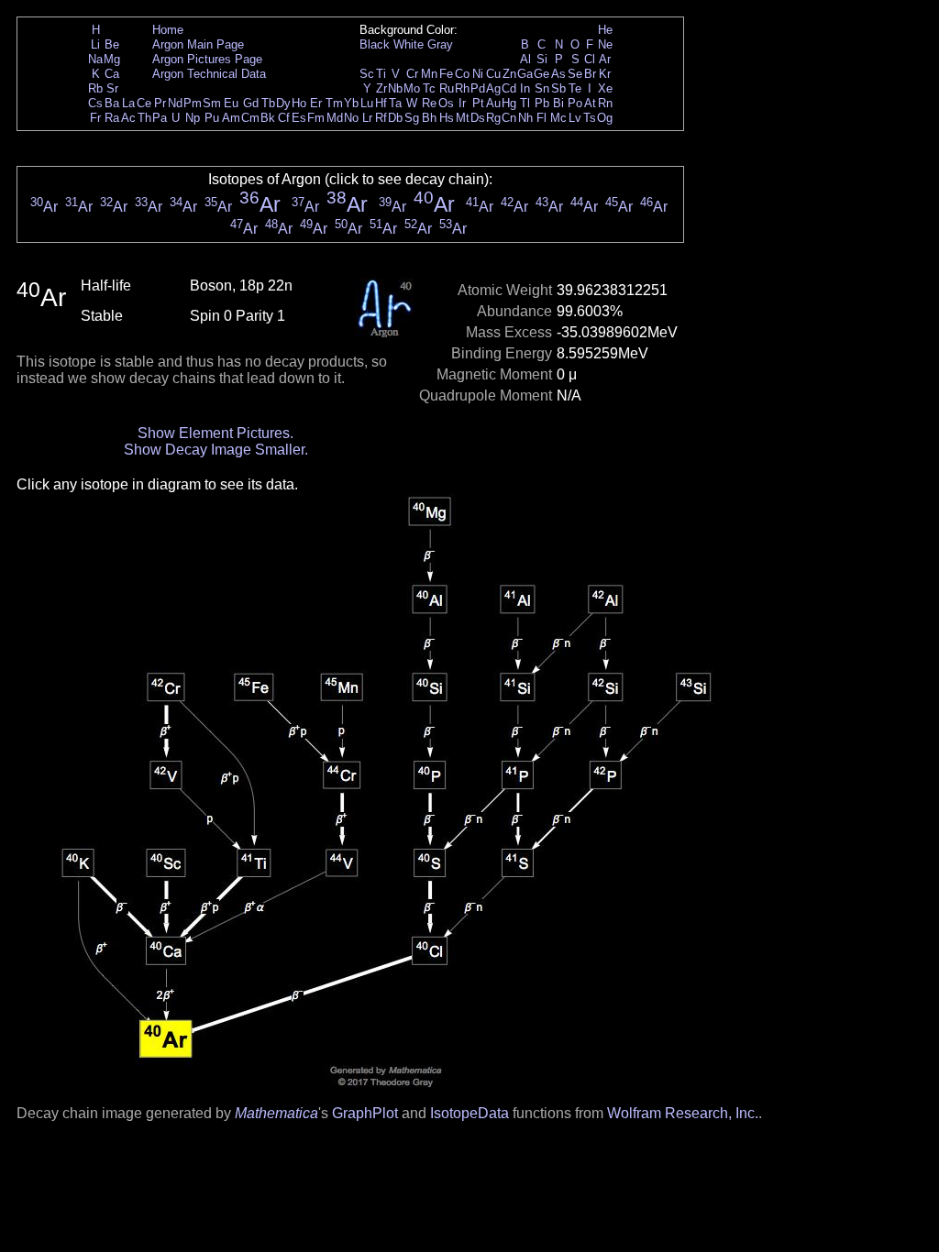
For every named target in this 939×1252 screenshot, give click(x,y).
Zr (381, 88)
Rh (462, 88)
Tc (429, 88)
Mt (463, 118)
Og (605, 118)
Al (525, 59)
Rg (493, 118)
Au (493, 103)
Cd (509, 88)
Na (95, 59)
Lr (367, 118)
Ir (462, 103)
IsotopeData (469, 1113)
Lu (366, 103)
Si (541, 59)
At (590, 103)
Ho (299, 103)
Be (112, 44)
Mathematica (276, 1113)
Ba (112, 103)
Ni (477, 74)
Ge (541, 74)
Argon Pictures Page (207, 59)
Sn (542, 88)
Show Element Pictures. (215, 433)
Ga (525, 74)
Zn (509, 74)
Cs (95, 103)
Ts (589, 118)
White (408, 44)
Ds (477, 118)
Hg (509, 103)
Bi (558, 103)
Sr (112, 88)
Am (231, 118)
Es (299, 118)
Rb (95, 88)
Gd (251, 103)
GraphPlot (365, 1113)
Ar (605, 59)
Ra (112, 118)
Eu (231, 103)
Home (167, 30)
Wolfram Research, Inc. (682, 1113)
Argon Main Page (198, 44)
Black (374, 44)
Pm (192, 103)
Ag (493, 88)
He (605, 30)
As (558, 74)
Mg (112, 59)
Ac (128, 118)
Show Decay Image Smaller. (216, 449)
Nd (175, 103)
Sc (366, 74)
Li (95, 44)
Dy (283, 103)
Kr (605, 74)
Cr (412, 74)
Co (462, 74)
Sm (212, 103)
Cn (509, 118)
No (351, 118)
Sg (411, 118)
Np (192, 118)
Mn (429, 74)
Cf (284, 118)
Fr (95, 118)
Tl (525, 103)
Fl (541, 118)
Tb (268, 103)
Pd (477, 88)
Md (334, 118)
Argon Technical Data (209, 74)
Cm (250, 118)
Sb (558, 88)
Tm (334, 103)
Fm (316, 118)
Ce (144, 103)
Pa (159, 118)
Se (575, 74)
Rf (381, 118)
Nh (525, 118)
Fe (446, 74)
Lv (575, 118)
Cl (589, 59)
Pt (478, 103)
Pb (542, 103)
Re (429, 103)
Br (590, 74)
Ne (605, 44)
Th (144, 118)
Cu (493, 74)
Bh (429, 118)
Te (575, 88)
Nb (395, 88)
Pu (211, 118)
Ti (381, 74)
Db (395, 118)
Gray (440, 44)
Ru (446, 88)
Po (575, 103)
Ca (112, 74)
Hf (381, 103)
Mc (558, 118)
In (525, 88)
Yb (351, 103)
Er (316, 103)
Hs (446, 118)
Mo (411, 88)
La (128, 103)
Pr (160, 103)
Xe (605, 88)
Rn (605, 103)
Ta (395, 103)
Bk (267, 118)
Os (446, 103)
